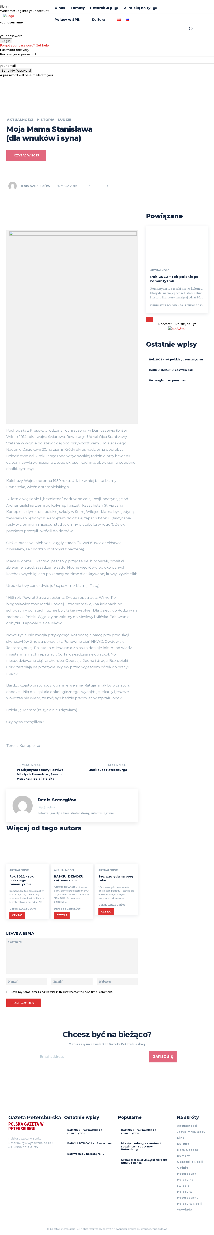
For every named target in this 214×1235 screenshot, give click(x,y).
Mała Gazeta (187, 1149)
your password (11, 36)
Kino (181, 1137)
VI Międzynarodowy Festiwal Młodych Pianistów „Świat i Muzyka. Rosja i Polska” (41, 774)
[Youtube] (32, 1157)
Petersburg (187, 1173)
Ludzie (64, 119)
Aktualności (20, 119)
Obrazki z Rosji (190, 1161)
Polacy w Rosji (189, 1203)
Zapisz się (163, 1057)
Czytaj (17, 915)
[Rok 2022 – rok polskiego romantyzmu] (27, 851)
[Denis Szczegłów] (13, 186)
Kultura (183, 1143)
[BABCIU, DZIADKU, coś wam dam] (72, 851)
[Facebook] (10, 1157)
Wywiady (184, 1209)
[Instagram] (17, 1157)
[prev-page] (147, 319)
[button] (191, 28)
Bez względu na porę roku (167, 380)
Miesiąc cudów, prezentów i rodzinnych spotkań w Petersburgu (141, 1146)
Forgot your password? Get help (24, 45)
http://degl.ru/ (46, 807)
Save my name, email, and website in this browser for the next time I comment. (62, 992)
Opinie (182, 1167)
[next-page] (151, 319)
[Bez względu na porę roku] (116, 851)
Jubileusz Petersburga (108, 770)
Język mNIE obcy (191, 1131)
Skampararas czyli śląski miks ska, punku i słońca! (144, 1161)
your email (8, 66)
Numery (183, 1155)
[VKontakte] (25, 1157)
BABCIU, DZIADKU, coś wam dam (69, 878)
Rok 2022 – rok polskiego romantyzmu (21, 880)
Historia (46, 119)
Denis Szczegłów (34, 186)
